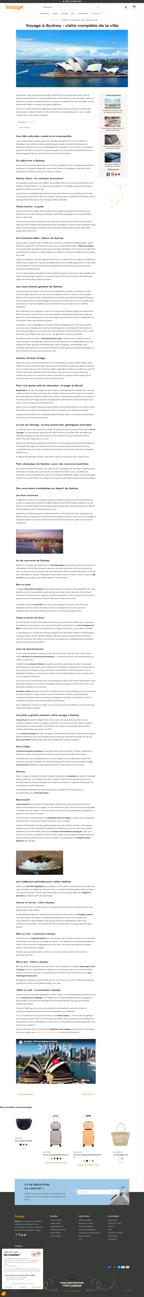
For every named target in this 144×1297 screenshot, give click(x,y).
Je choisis (22, 1287)
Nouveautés (44, 13)
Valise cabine (55, 1223)
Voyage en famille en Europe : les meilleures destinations (113, 111)
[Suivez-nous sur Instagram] (112, 175)
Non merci (8, 1287)
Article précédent (25, 1094)
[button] (3, 1293)
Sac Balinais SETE (120, 1155)
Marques (64, 13)
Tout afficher (24, 127)
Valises (55, 13)
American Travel (114, 1223)
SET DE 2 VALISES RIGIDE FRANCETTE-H (87, 1156)
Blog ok (58, 20)
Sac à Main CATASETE (23, 1141)
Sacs (73, 13)
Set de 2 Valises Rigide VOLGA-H (56, 1155)
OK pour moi (36, 1287)
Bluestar (111, 1226)
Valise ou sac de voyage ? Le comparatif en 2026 (112, 147)
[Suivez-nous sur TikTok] (119, 174)
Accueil (52, 20)
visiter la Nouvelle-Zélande (47, 1032)
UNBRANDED (18, 1138)
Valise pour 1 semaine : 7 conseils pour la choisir (113, 165)
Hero (110, 1230)
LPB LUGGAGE (77, 1152)
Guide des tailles (85, 1220)
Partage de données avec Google (16, 1277)
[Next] (141, 1139)
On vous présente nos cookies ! (15, 1279)
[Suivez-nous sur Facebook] (108, 174)
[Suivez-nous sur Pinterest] (116, 174)
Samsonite (112, 1239)
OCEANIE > (65, 20)
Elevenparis (112, 1220)
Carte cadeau (55, 1236)
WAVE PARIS (46, 1152)
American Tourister (115, 1233)
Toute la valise (55, 1220)
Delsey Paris (112, 1236)
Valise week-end (56, 1226)
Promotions (96, 13)
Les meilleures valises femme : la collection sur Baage (113, 129)
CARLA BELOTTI (117, 1152)
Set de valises (55, 1233)
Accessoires (83, 13)
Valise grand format (58, 1230)
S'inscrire (114, 1192)
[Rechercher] (98, 7)
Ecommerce (67, 1291)
